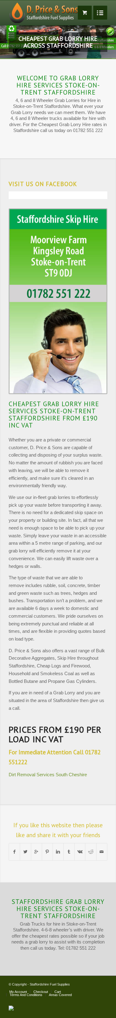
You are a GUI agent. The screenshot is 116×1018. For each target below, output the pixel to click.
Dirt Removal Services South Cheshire (48, 826)
